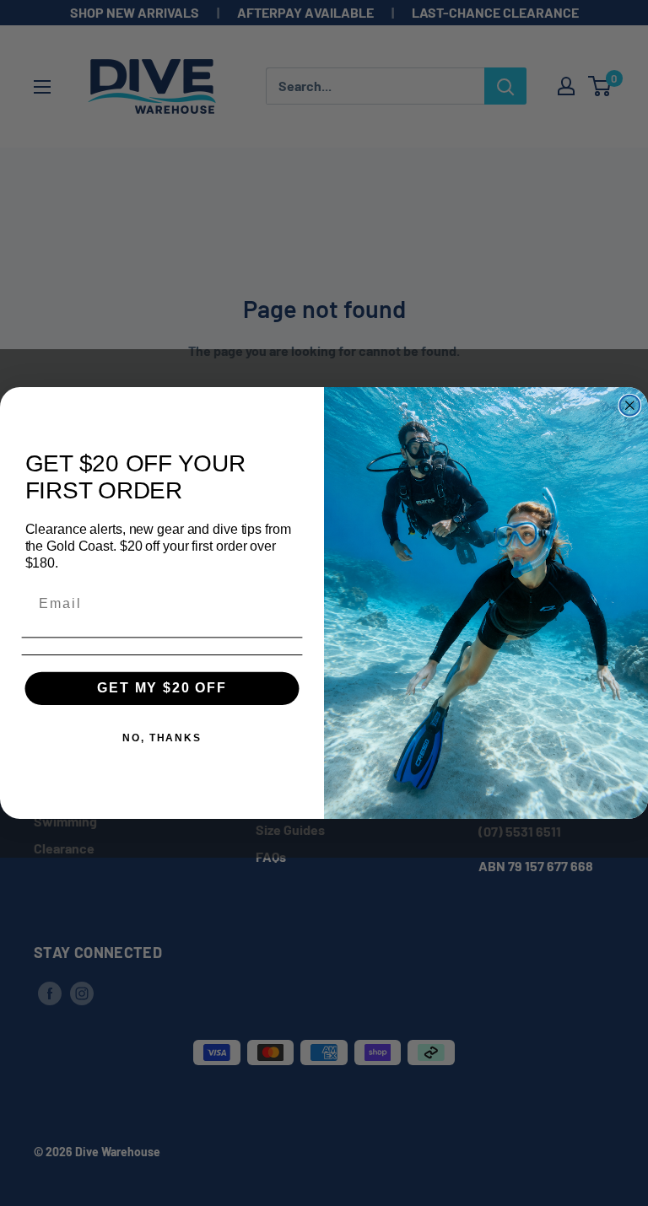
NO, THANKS (162, 738)
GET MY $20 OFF (162, 688)
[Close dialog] (630, 406)
